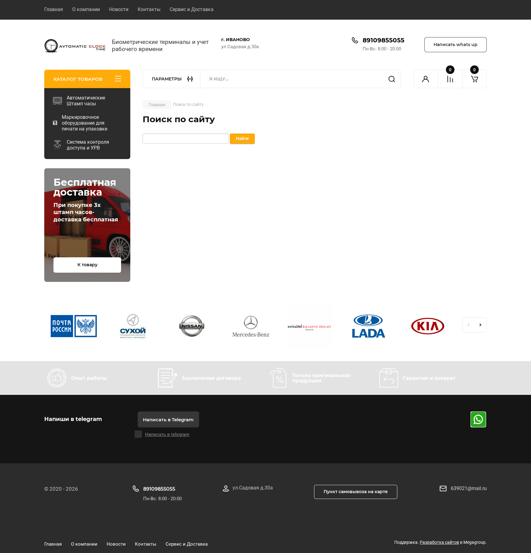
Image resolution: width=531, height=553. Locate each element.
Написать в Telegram (168, 420)
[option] (73, 327)
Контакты (149, 9)
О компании (86, 9)
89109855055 (383, 40)
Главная (53, 9)
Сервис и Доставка (192, 9)
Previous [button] (468, 325)
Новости (118, 9)
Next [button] (480, 325)
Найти (392, 79)
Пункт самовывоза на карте (356, 491)
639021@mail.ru (469, 488)
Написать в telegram (167, 434)
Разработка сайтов (439, 542)
